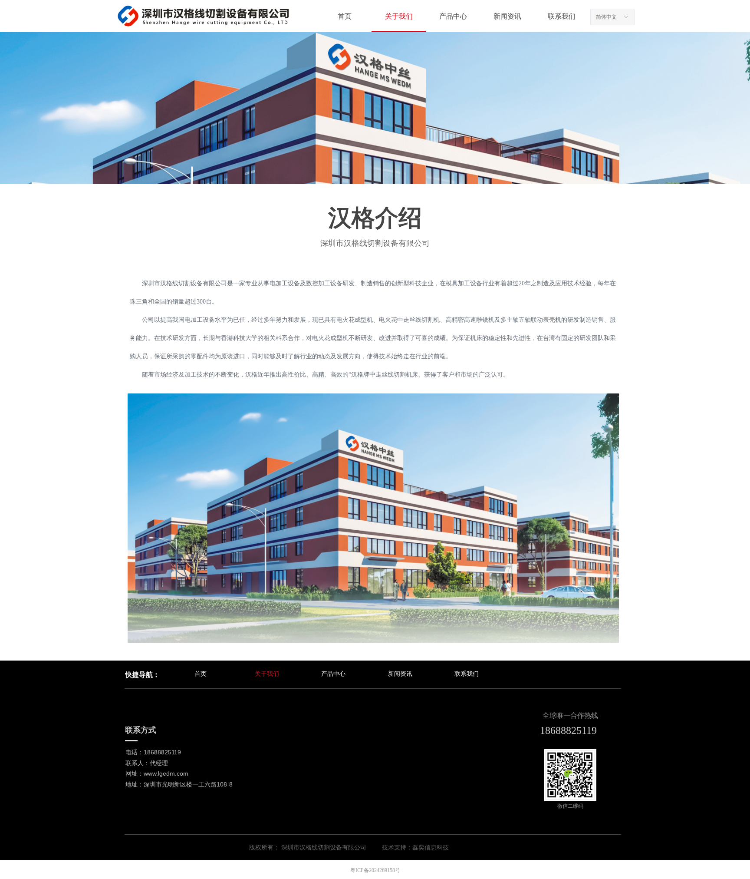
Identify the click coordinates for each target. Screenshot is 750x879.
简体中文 (606, 17)
